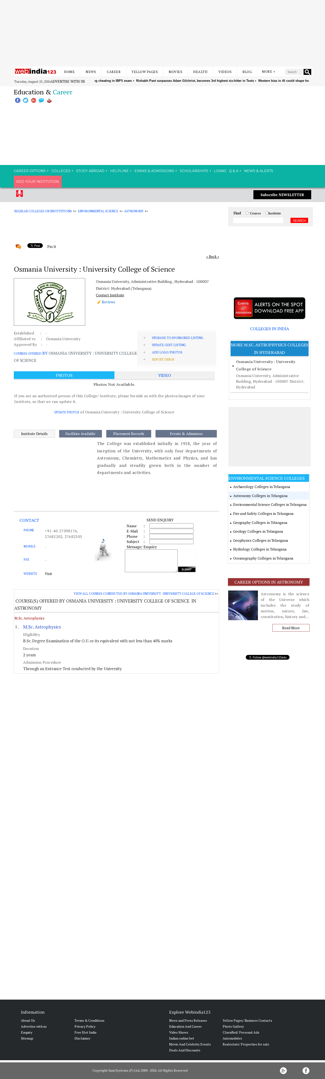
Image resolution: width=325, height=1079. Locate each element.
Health (200, 71)
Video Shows (178, 1032)
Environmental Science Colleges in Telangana (270, 504)
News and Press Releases (188, 1020)
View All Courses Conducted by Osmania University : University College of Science (144, 593)
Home (69, 71)
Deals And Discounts (184, 1050)
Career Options (30, 171)
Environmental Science (98, 211)
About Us (28, 1020)
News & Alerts (258, 171)
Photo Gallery (233, 1026)
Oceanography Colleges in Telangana (263, 558)
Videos (224, 71)
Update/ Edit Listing (169, 345)
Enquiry (26, 1032)
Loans (220, 171)
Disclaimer (82, 1038)
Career (114, 71)
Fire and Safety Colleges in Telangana (263, 513)
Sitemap (27, 1038)
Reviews (108, 302)
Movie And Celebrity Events (190, 1044)
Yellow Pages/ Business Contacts (247, 1020)
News (91, 71)
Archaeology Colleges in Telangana (261, 486)
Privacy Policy (84, 1026)
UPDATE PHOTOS (66, 412)
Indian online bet (181, 1038)
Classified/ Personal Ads (241, 1032)
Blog (247, 71)
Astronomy (133, 211)
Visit (48, 573)
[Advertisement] (162, 33)
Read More (291, 627)
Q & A (233, 171)
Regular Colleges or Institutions (43, 211)
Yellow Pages (145, 71)
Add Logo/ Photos (167, 352)
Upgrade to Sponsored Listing (177, 338)
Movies (175, 71)
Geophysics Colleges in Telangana (260, 540)
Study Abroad (90, 171)
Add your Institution (37, 181)
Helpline (119, 171)
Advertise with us (68, 81)
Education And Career (185, 1026)
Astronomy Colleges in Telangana (260, 495)
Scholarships (194, 171)
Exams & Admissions (154, 171)
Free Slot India (85, 1032)
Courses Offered (27, 353)
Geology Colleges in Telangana (258, 531)
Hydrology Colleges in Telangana (260, 549)
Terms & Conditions (89, 1020)
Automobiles (232, 1038)
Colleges (60, 171)
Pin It (51, 246)
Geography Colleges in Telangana (260, 522)
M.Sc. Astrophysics (29, 618)
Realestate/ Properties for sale (246, 1044)
